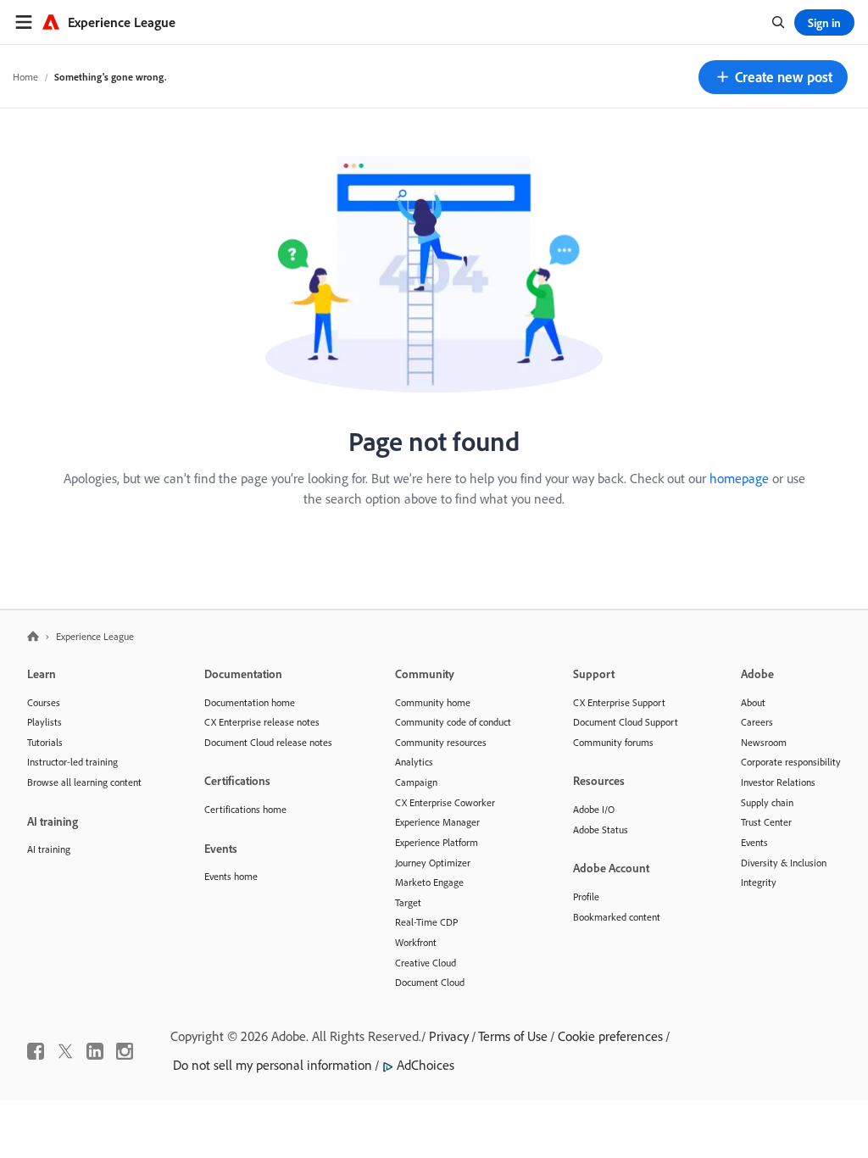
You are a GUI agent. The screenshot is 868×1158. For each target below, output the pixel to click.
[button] (773, 77)
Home (25, 76)
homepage (739, 478)
